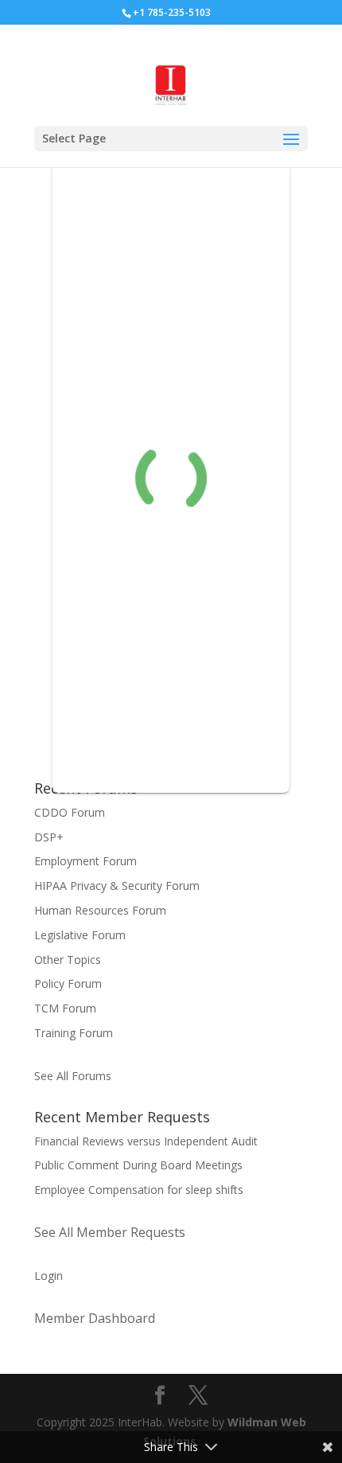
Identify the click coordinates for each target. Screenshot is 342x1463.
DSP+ (49, 837)
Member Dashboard (94, 1318)
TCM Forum (65, 1008)
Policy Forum (68, 983)
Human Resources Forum (100, 910)
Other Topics (67, 959)
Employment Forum (85, 860)
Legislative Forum (80, 934)
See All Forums (72, 1075)
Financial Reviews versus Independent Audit (146, 1141)
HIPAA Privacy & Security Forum (117, 885)
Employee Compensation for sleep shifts (138, 1189)
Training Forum (73, 1032)
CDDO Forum (69, 812)
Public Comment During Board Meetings (138, 1164)
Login (48, 1275)
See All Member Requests (109, 1232)
